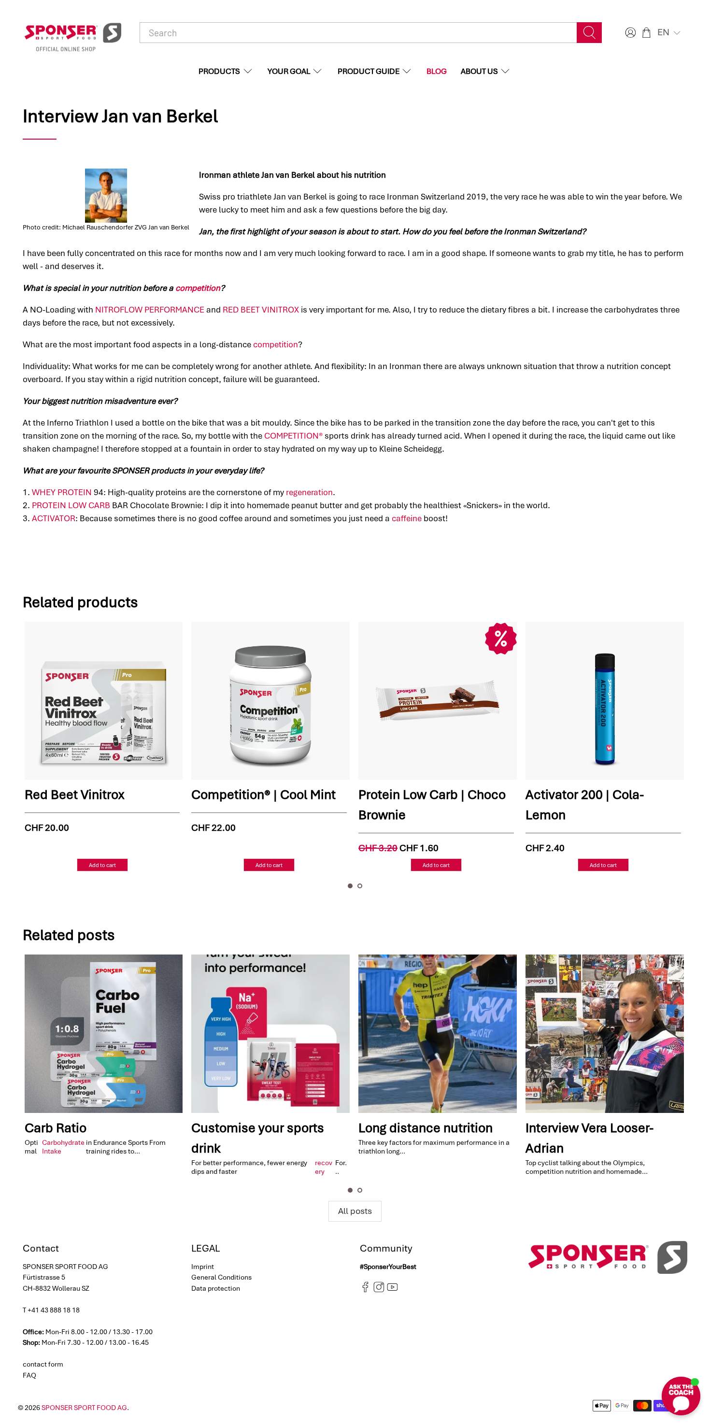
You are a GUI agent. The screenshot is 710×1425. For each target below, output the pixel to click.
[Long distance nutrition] (437, 1034)
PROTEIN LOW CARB (71, 505)
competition (197, 288)
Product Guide (368, 71)
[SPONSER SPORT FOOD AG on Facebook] (365, 1290)
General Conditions (221, 1277)
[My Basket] (646, 32)
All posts (355, 1210)
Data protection (215, 1288)
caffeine (407, 518)
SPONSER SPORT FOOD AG (84, 1407)
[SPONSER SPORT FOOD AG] (73, 33)
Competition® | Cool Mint (167, 794)
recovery (323, 1167)
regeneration (309, 492)
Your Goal (289, 71)
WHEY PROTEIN (62, 492)
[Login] (629, 32)
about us (479, 71)
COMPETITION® (293, 435)
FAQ (29, 1375)
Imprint (202, 1266)
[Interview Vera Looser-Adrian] (604, 1034)
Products (219, 71)
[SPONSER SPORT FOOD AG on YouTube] (392, 1290)
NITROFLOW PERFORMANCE (149, 309)
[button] (669, 32)
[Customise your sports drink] (270, 1034)
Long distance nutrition (425, 1128)
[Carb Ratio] (104, 1034)
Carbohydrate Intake (63, 1146)
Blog (436, 71)
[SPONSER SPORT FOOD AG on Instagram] (378, 1290)
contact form (43, 1364)
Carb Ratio (55, 1128)
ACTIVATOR (53, 518)
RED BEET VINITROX (261, 309)
